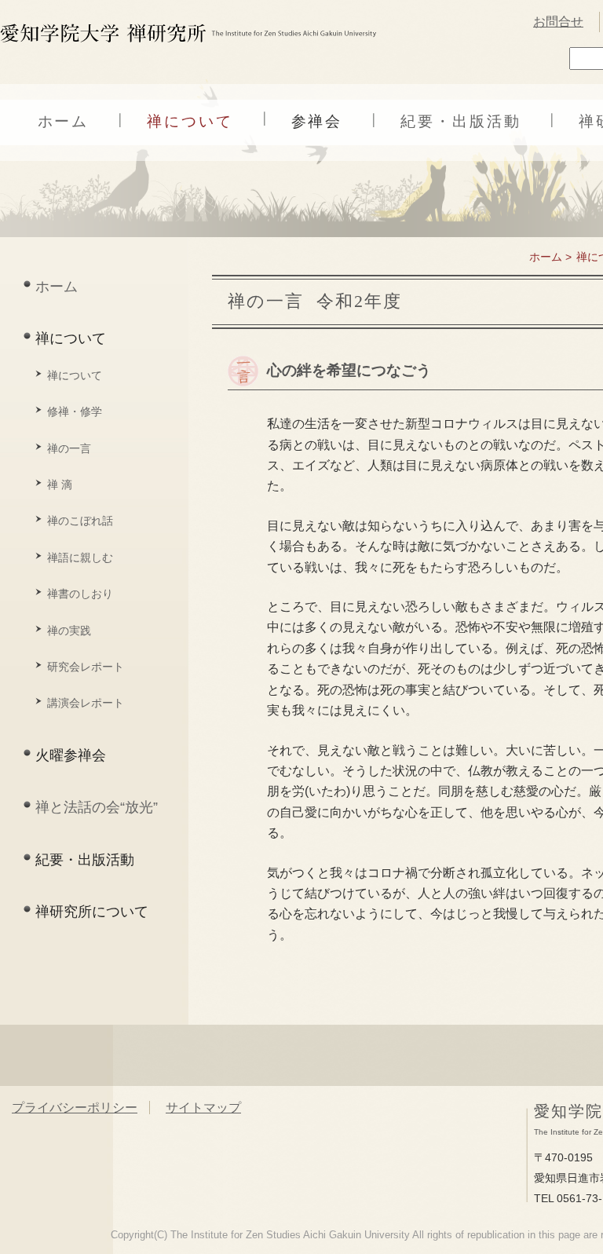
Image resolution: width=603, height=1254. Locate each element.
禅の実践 (69, 630)
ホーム (64, 121)
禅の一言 (69, 448)
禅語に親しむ (80, 557)
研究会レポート (85, 666)
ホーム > (550, 256)
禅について (189, 121)
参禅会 (317, 121)
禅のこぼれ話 (80, 520)
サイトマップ (203, 1107)
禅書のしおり (80, 593)
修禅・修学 (74, 411)
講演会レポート (85, 702)
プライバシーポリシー (74, 1107)
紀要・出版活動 (460, 121)
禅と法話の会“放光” (96, 807)
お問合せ (558, 21)
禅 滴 (59, 484)
